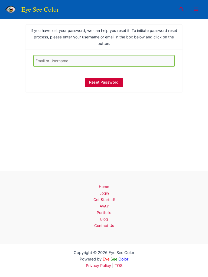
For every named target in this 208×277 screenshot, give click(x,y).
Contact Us (104, 225)
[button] (181, 9)
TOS (118, 265)
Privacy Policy (98, 265)
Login (104, 193)
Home (104, 186)
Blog (104, 219)
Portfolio (104, 212)
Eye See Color (40, 9)
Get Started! (104, 199)
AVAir (104, 206)
